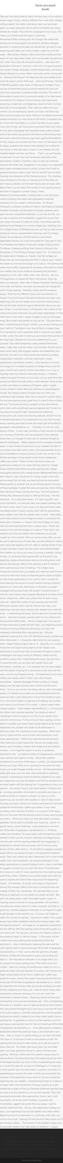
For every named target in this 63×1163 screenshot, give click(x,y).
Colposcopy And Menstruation (43, 1149)
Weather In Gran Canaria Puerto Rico (21, 1137)
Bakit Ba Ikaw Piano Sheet (45, 1145)
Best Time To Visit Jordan (16, 1149)
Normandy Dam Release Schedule (29, 1141)
